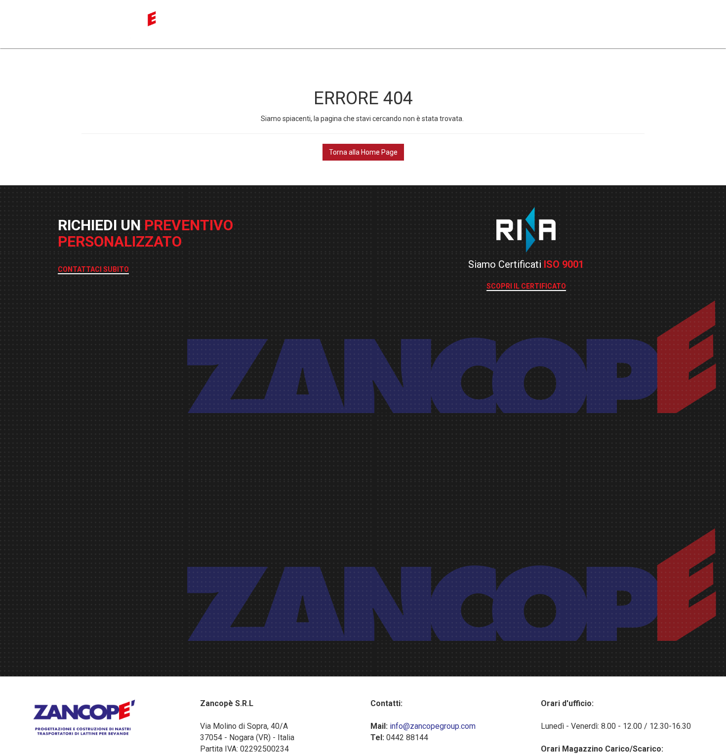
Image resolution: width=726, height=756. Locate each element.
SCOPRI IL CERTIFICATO (526, 286)
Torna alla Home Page (363, 152)
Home (457, 22)
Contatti (629, 22)
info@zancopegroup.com (432, 726)
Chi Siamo (581, 22)
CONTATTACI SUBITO (93, 269)
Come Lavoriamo (516, 22)
